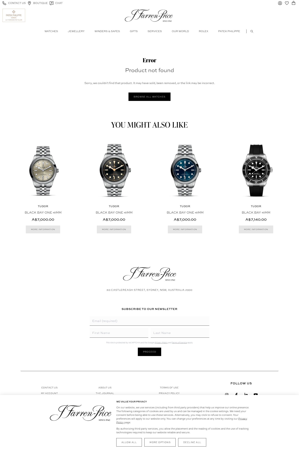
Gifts (134, 31)
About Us (105, 387)
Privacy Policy (161, 342)
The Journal (105, 393)
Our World (180, 31)
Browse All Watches (149, 96)
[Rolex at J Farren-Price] (284, 15)
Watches (51, 31)
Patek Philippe (229, 31)
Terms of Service (179, 342)
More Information (43, 229)
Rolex (203, 31)
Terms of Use (169, 387)
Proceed (149, 351)
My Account (49, 393)
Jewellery (76, 31)
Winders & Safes (107, 31)
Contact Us (49, 387)
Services (155, 31)
